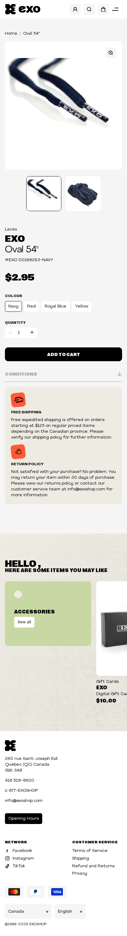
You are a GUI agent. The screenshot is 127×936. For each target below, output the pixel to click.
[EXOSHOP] (22, 9)
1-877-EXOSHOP (21, 790)
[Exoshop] (10, 745)
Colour (13, 295)
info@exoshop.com (24, 801)
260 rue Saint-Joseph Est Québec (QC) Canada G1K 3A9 (31, 764)
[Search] (89, 9)
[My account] (75, 9)
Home (11, 33)
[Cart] (103, 9)
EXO (15, 237)
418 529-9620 (19, 780)
